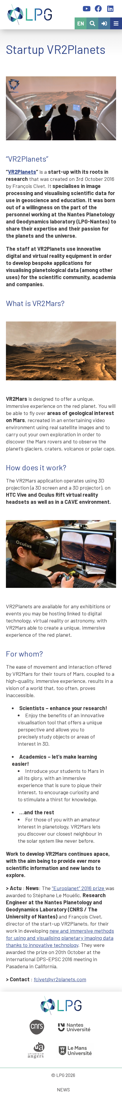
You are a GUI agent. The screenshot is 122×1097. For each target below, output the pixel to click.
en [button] (80, 23)
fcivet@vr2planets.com (60, 979)
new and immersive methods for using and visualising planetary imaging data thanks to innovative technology (60, 937)
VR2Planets (22, 171)
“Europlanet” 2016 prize (78, 888)
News (63, 1089)
